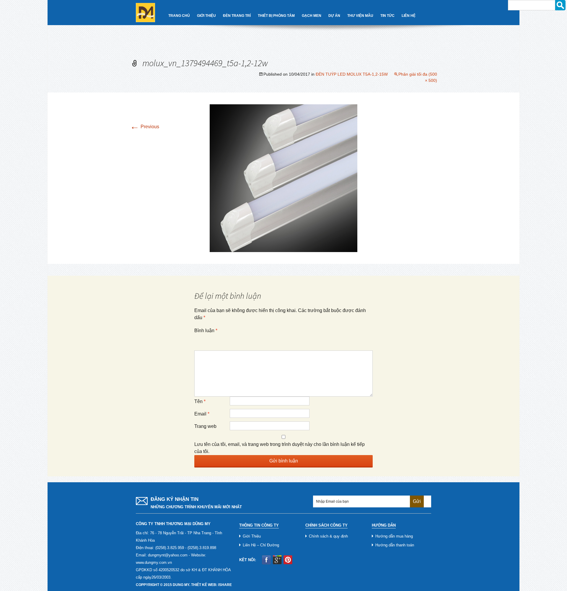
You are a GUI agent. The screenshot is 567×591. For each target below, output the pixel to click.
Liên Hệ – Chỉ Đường (261, 545)
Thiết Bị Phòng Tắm (276, 16)
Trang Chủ (179, 16)
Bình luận (205, 330)
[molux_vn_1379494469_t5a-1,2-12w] (283, 177)
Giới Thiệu (206, 16)
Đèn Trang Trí (237, 16)
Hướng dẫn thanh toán (394, 545)
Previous (144, 126)
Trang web (205, 426)
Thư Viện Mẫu (360, 16)
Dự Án (334, 16)
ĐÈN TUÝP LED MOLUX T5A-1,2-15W (352, 74)
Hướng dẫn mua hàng (394, 536)
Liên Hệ (409, 16)
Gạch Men (311, 16)
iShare (225, 585)
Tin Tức (387, 16)
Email (201, 413)
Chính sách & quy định (328, 536)
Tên (200, 401)
